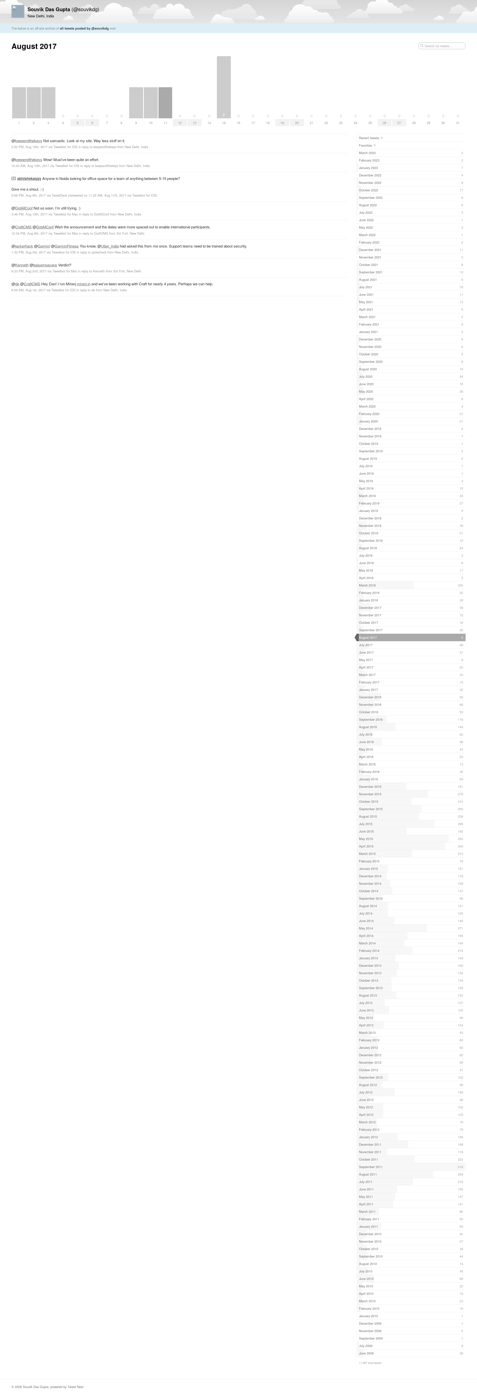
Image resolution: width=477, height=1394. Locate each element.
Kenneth (22, 264)
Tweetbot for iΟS (65, 146)
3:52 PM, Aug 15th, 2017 (29, 146)
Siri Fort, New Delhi (130, 233)
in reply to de (86, 290)
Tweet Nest (75, 1386)
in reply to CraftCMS (93, 233)
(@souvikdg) (63, 9)
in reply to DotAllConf (94, 214)
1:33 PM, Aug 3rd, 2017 (28, 252)
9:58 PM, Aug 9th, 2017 (28, 195)
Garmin (44, 246)
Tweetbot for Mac (65, 214)
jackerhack (24, 246)
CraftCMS (23, 226)
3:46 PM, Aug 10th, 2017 (29, 214)
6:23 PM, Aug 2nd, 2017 (28, 271)
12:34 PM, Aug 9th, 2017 (29, 233)
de (17, 283)
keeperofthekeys (28, 140)
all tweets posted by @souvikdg (84, 28)
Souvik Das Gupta (35, 1386)
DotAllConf (24, 208)
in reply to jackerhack (91, 252)
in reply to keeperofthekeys (97, 146)
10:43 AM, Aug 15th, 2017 (30, 165)
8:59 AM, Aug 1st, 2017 (28, 290)
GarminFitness (67, 246)
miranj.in (83, 283)
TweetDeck (59, 195)
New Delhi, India (136, 146)
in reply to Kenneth (91, 271)
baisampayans (45, 264)
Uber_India (110, 246)
